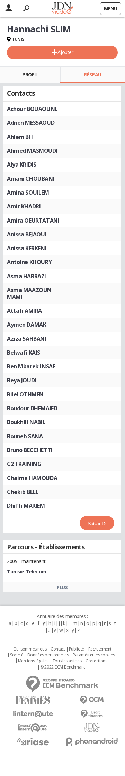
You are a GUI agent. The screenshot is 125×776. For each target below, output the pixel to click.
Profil (30, 74)
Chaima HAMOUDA (32, 478)
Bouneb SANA (25, 436)
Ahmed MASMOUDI (32, 151)
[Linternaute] (32, 714)
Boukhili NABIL (26, 422)
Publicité (76, 649)
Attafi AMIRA (24, 311)
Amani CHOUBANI (30, 179)
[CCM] (91, 700)
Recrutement (99, 649)
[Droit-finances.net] (91, 714)
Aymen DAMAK (26, 324)
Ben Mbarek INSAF (31, 366)
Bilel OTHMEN (25, 394)
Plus (62, 587)
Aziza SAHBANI (26, 339)
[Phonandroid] (91, 741)
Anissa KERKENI (26, 248)
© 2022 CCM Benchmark (62, 667)
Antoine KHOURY (29, 262)
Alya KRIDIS (21, 164)
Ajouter (65, 52)
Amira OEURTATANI (33, 220)
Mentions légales (33, 660)
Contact (58, 649)
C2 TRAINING (24, 464)
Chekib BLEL (22, 492)
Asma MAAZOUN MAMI (29, 293)
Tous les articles (67, 660)
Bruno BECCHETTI (30, 450)
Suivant (95, 523)
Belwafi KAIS (23, 352)
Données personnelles (48, 655)
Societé (16, 655)
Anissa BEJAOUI (26, 234)
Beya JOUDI (21, 380)
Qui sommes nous (30, 649)
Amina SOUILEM (28, 192)
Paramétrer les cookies (94, 655)
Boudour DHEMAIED (32, 408)
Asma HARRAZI (26, 276)
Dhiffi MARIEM (26, 505)
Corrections (96, 660)
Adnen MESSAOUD (30, 123)
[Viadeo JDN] (91, 727)
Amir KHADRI (24, 206)
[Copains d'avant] (32, 727)
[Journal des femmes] (32, 700)
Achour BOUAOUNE (32, 109)
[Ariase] (32, 741)
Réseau (92, 74)
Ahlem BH (20, 137)
